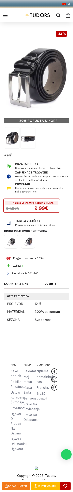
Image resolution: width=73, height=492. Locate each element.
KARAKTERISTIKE (16, 283)
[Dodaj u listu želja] (65, 486)
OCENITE (51, 283)
